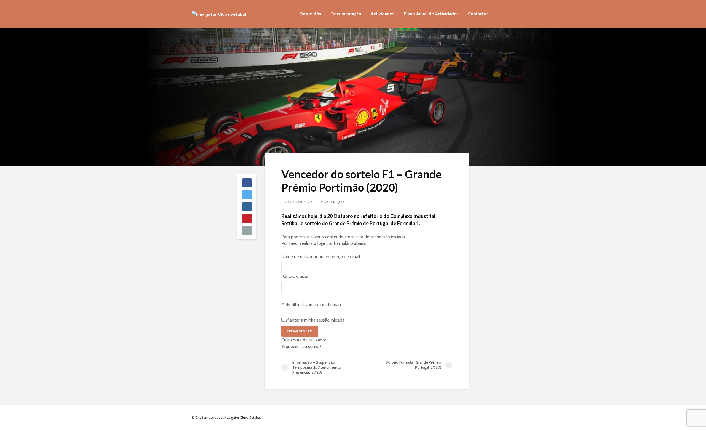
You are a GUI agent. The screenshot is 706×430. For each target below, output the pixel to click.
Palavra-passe (294, 276)
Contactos (478, 13)
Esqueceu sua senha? (301, 346)
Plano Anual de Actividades (431, 13)
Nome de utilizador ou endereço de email (320, 256)
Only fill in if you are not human (311, 304)
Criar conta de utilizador (303, 340)
